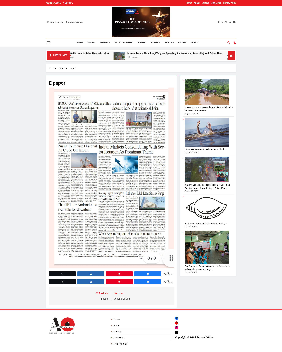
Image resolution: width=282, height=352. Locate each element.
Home (189, 3)
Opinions (142, 42)
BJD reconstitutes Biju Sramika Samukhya (205, 223)
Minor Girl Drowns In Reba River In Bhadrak (206, 149)
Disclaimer (216, 3)
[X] (176, 332)
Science (169, 42)
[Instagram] (176, 327)
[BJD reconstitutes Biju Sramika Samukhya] (208, 57)
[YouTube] (176, 323)
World (194, 42)
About (197, 3)
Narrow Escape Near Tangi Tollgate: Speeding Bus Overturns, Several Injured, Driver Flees (151, 53)
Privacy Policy (229, 3)
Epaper (91, 42)
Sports (182, 42)
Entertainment (123, 42)
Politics (156, 42)
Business (105, 42)
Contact (205, 3)
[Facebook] (176, 318)
